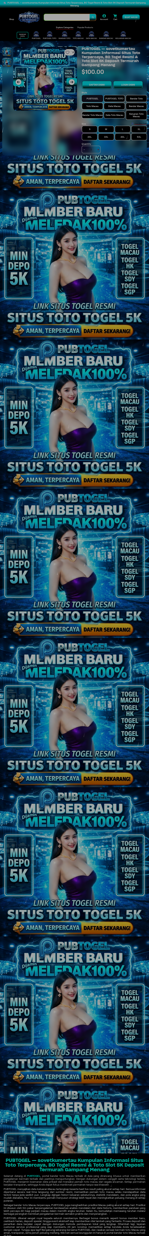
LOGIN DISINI (128, 85)
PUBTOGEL (33, 1175)
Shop (11, 19)
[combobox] (67, 17)
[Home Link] (29, 17)
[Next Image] (71, 82)
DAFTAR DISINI (97, 85)
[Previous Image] (18, 82)
